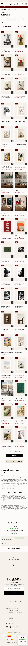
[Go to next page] (21, 461)
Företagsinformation (8, 608)
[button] (22, 640)
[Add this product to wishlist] (12, 32)
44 (19, 461)
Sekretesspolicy (14, 597)
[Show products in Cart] (26, 3)
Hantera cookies (18, 617)
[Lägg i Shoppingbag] (12, 46)
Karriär (11, 610)
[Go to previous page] (7, 461)
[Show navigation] (2, 3)
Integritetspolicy (18, 612)
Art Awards (10, 620)
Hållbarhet (11, 612)
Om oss (11, 601)
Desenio (18, 642)
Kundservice (17, 603)
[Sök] (4, 3)
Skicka (14, 592)
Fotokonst (14, 9)
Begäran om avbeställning (20, 614)
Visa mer (14, 455)
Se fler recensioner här (14, 548)
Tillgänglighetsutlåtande (8, 614)
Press (12, 606)
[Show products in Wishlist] (23, 3)
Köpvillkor (17, 608)
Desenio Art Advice (19, 601)
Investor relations (9, 603)
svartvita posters (5, 506)
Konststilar (7, 9)
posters (9, 480)
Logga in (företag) (9, 623)
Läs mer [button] (3, 22)
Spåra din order (18, 606)
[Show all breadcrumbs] (2, 9)
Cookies (16, 610)
